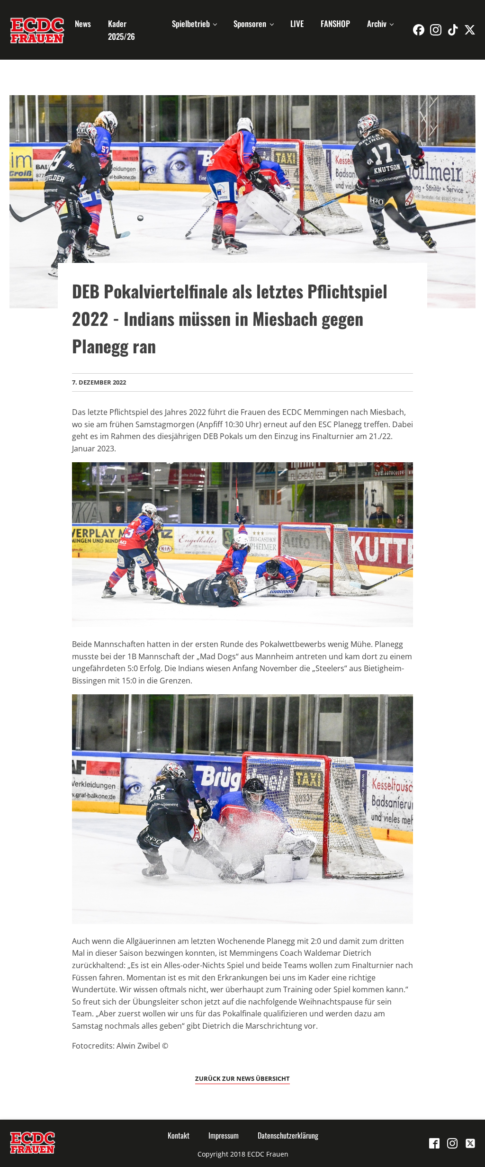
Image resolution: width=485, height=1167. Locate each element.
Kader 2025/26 (121, 30)
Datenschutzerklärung (288, 1135)
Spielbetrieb (191, 23)
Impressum (223, 1135)
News (83, 23)
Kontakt (178, 1135)
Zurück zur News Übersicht (242, 1078)
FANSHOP (335, 23)
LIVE (297, 23)
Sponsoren (250, 23)
